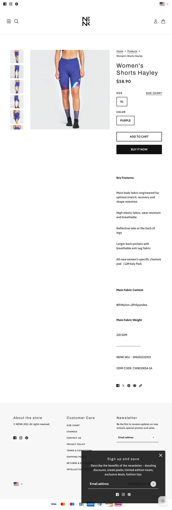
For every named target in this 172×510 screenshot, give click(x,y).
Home (119, 51)
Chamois (72, 431)
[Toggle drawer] (9, 21)
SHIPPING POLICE (77, 456)
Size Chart (73, 425)
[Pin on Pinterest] (129, 385)
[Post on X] (123, 385)
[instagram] (11, 4)
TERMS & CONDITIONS (79, 450)
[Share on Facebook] (118, 385)
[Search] (16, 21)
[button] (140, 385)
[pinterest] (16, 4)
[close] (161, 455)
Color (121, 111)
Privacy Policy (76, 444)
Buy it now (139, 149)
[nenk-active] (86, 21)
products (132, 51)
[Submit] (153, 484)
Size (139, 93)
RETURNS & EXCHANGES (80, 463)
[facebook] (5, 4)
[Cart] (163, 21)
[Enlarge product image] (70, 89)
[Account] (156, 21)
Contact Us (74, 438)
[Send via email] (135, 385)
